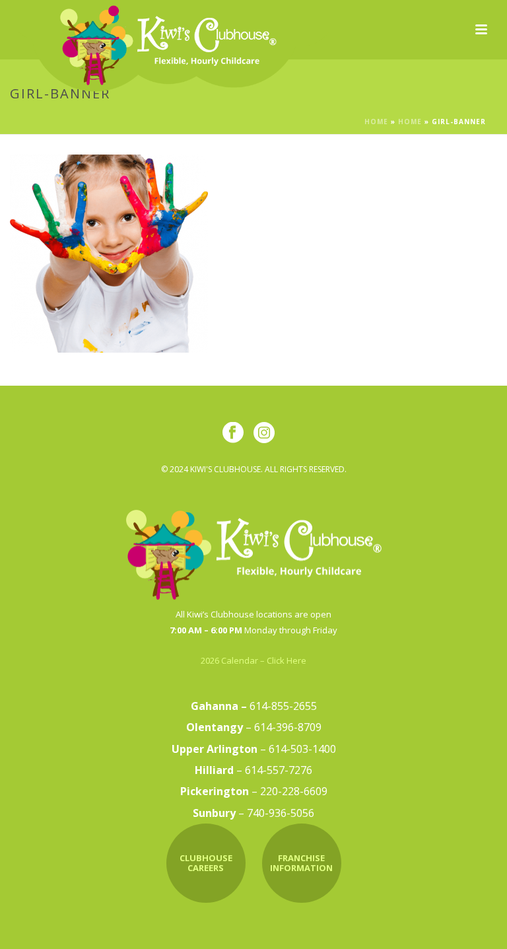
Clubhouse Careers (206, 863)
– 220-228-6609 (253, 791)
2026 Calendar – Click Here (253, 660)
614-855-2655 (254, 706)
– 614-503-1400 (254, 749)
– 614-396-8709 (253, 727)
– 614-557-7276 (253, 770)
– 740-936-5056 (253, 813)
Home (376, 121)
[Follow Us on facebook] (233, 433)
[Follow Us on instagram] (264, 433)
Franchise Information (301, 863)
